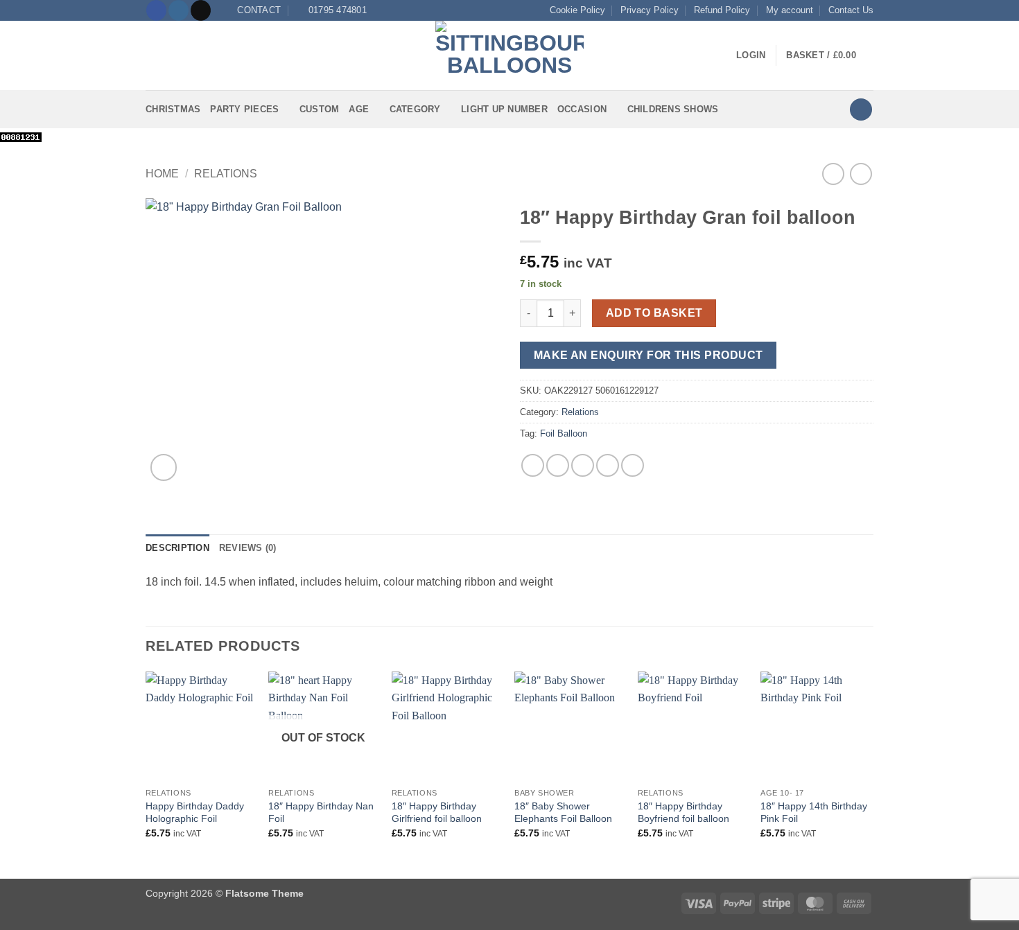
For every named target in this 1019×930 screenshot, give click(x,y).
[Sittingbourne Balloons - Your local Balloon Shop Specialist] (509, 55)
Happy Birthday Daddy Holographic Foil (195, 812)
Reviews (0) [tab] (248, 548)
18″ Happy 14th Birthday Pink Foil (813, 812)
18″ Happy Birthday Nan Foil (321, 812)
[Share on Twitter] (557, 465)
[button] (154, 56)
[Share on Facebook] (532, 465)
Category (415, 109)
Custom (319, 109)
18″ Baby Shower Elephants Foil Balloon (563, 812)
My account (789, 10)
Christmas (173, 109)
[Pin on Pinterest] (607, 465)
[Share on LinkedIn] (632, 465)
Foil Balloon (563, 433)
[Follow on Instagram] (178, 10)
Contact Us (850, 10)
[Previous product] (860, 173)
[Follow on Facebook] (156, 10)
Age (359, 109)
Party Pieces (244, 109)
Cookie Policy (577, 10)
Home (162, 173)
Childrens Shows (673, 109)
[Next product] (833, 173)
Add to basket (654, 313)
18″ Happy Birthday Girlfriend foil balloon (437, 812)
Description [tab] (177, 548)
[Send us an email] (201, 10)
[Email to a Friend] (582, 465)
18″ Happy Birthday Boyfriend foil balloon (683, 812)
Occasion (582, 109)
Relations (225, 173)
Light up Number (504, 109)
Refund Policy (722, 10)
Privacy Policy (649, 10)
